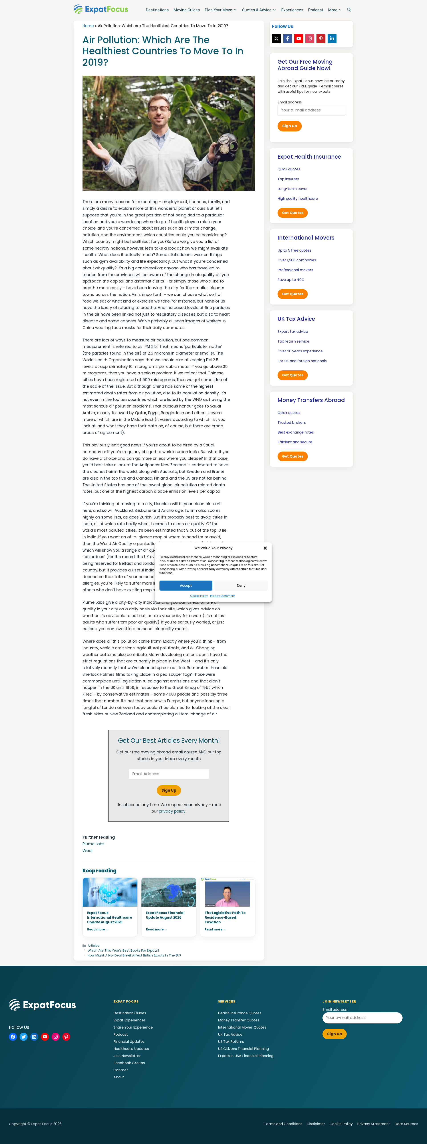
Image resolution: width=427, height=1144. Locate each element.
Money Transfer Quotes (238, 1020)
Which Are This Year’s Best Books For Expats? (123, 950)
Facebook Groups (129, 1062)
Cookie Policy (199, 596)
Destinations (157, 10)
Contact (120, 1070)
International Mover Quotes (242, 1027)
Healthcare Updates (131, 1048)
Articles (93, 945)
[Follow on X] (276, 38)
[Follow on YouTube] (298, 38)
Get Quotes (292, 212)
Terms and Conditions (283, 1123)
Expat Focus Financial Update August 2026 (165, 915)
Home (88, 25)
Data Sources (406, 1123)
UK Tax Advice (230, 1034)
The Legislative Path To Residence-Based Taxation (225, 917)
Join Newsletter (127, 1055)
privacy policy (172, 811)
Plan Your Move (218, 10)
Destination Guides (129, 1013)
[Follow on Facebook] (287, 38)
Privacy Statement (222, 596)
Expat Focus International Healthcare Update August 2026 (109, 917)
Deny (241, 585)
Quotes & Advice (257, 10)
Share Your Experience (133, 1027)
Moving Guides (187, 10)
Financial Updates (129, 1041)
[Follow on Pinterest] (320, 38)
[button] (265, 548)
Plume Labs (94, 844)
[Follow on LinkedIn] (332, 38)
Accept (186, 585)
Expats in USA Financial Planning (245, 1055)
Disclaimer (316, 1123)
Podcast (315, 10)
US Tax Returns (231, 1041)
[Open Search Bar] (349, 10)
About (118, 1077)
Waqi (88, 850)
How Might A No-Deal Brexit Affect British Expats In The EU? (134, 955)
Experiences (292, 10)
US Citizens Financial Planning (243, 1048)
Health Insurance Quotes (239, 1013)
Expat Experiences (129, 1020)
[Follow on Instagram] (309, 38)
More (332, 10)
